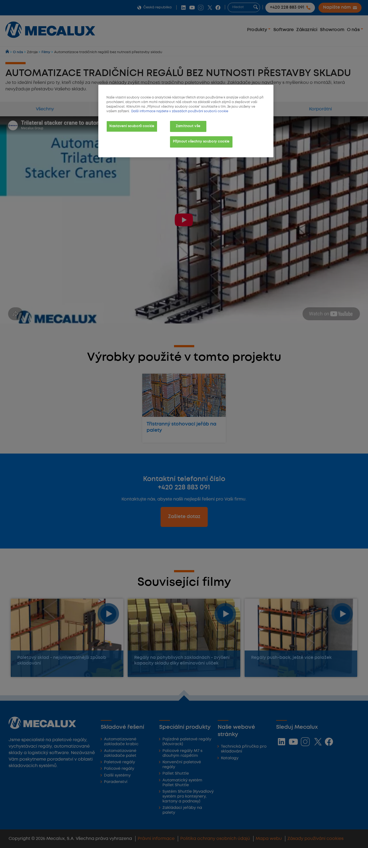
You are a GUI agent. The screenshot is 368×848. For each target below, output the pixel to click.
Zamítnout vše (188, 126)
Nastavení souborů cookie (131, 126)
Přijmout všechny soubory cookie (201, 141)
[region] (185, 121)
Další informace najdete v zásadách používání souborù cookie (179, 111)
